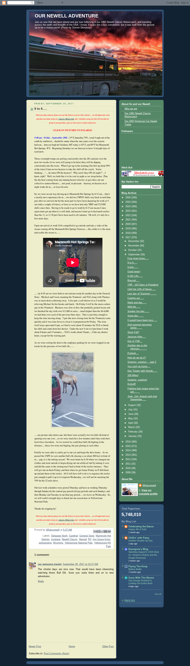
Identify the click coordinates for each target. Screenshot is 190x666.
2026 (128, 197)
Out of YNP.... (134, 341)
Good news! (133, 271)
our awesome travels (50, 564)
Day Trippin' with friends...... (142, 371)
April (131, 423)
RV (89, 539)
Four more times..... (138, 258)
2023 (128, 211)
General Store (86, 536)
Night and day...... (137, 302)
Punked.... (133, 353)
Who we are (131, 109)
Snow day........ (135, 316)
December (134, 241)
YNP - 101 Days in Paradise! (142, 285)
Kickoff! (131, 384)
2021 (128, 219)
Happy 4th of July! (137, 529)
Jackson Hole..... (136, 337)
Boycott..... (133, 280)
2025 (128, 202)
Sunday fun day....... (138, 311)
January (132, 436)
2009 (128, 472)
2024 (128, 206)
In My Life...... (135, 276)
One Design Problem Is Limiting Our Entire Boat (140, 582)
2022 (128, 215)
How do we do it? (136, 357)
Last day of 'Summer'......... (142, 293)
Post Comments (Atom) (56, 653)
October (132, 250)
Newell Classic (70, 539)
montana (55, 539)
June (131, 414)
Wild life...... (133, 307)
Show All (158, 594)
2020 (128, 224)
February (133, 431)
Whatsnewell (149, 485)
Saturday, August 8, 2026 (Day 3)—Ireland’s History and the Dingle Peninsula (143, 555)
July (130, 409)
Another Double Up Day (140, 540)
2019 (128, 228)
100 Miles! (133, 375)
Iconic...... (132, 267)
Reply (41, 581)
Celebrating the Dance (141, 526)
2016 (128, 441)
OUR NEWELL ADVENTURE (66, 16)
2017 (128, 237)
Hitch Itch (130, 600)
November (134, 245)
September (134, 254)
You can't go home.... (138, 366)
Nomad (83, 539)
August (132, 405)
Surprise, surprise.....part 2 (141, 362)
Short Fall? (133, 332)
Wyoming (58, 543)
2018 (128, 233)
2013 (128, 455)
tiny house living (101, 539)
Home (72, 646)
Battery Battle (135, 569)
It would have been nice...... (142, 320)
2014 (128, 450)
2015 (128, 446)
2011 (128, 464)
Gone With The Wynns (141, 578)
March (132, 427)
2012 (128, 459)
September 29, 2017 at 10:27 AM (80, 564)
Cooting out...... (135, 298)
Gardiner (73, 536)
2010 (128, 468)
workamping (45, 543)
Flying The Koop (138, 566)
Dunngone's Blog (138, 549)
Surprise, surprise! (137, 380)
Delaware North (59, 536)
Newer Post (35, 646)
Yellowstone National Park (79, 543)
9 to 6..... (132, 262)
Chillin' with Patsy (138, 538)
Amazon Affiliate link (66, 119)
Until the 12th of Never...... (141, 289)
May (131, 418)
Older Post (108, 646)
